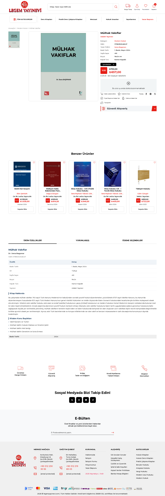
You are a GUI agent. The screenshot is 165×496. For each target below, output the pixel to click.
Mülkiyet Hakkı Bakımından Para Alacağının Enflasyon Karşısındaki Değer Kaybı (52, 190)
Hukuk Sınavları (112, 19)
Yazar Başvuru (147, 19)
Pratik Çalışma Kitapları (145, 461)
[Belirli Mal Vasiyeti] (22, 174)
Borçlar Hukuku (142, 465)
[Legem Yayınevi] (25, 6)
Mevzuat (93, 19)
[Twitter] (72, 400)
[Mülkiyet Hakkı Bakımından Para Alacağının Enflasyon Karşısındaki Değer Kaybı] (52, 174)
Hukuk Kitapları (142, 455)
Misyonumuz (90, 465)
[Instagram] (79, 400)
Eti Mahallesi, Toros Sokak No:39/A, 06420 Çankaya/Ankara (72, 458)
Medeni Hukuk (142, 478)
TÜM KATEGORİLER (24, 19)
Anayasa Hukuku (143, 468)
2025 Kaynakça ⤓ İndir (94, 474)
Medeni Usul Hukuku (144, 475)
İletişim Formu (91, 461)
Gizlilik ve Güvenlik (118, 464)
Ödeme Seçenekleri (132, 240)
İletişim (88, 458)
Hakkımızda (90, 455)
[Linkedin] (86, 400)
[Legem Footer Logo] (18, 458)
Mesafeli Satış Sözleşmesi (116, 459)
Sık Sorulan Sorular (118, 455)
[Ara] (116, 6)
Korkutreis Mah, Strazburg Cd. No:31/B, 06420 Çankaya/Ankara (46, 458)
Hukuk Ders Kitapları (144, 458)
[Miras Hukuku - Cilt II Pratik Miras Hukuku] (82, 174)
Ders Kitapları (46, 19)
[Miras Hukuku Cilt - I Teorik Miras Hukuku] (112, 174)
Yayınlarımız (131, 19)
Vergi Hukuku (141, 471)
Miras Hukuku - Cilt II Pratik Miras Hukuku (82, 190)
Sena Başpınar (120, 47)
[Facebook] (93, 400)
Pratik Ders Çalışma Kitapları (70, 19)
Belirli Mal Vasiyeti (22, 189)
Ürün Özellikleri (33, 240)
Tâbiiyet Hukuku (143, 189)
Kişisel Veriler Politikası (120, 470)
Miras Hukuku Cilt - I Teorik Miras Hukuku (112, 190)
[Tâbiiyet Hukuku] (142, 174)
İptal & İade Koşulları (119, 467)
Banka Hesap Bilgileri (119, 474)
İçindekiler (107, 64)
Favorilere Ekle (34, 162)
